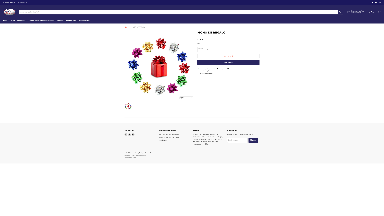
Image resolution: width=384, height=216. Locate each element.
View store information (206, 73)
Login (373, 12)
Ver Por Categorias (17, 21)
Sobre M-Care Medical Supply (169, 137)
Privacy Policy (139, 153)
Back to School (84, 21)
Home (4, 21)
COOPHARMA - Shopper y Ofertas (41, 21)
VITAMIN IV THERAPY (9, 2)
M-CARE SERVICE (23, 2)
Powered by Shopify (130, 158)
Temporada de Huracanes (66, 21)
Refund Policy (128, 153)
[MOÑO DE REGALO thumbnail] (128, 106)
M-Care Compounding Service (169, 134)
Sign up (253, 140)
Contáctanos (163, 140)
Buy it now (228, 62)
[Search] (340, 12)
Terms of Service (150, 153)
